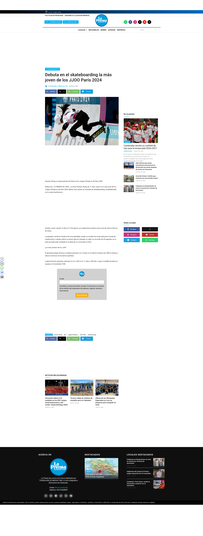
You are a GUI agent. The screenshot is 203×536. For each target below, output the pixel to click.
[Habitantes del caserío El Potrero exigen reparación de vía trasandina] (159, 473)
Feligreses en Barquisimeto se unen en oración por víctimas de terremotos (146, 188)
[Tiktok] (149, 22)
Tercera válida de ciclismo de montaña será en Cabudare (81, 399)
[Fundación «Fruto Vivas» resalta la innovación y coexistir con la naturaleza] (159, 484)
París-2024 (83, 334)
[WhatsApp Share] (2, 268)
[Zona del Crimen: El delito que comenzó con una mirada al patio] (129, 178)
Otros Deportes (52, 69)
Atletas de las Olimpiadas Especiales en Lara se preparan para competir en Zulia (105, 401)
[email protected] (61, 488)
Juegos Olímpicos (73, 334)
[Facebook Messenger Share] (2, 272)
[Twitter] (140, 22)
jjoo (65, 334)
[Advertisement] (101, 50)
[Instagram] (135, 22)
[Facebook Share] (2, 259)
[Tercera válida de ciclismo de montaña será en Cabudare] (81, 388)
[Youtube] (144, 22)
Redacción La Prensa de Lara (59, 86)
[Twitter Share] (2, 263)
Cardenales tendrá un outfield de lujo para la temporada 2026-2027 (140, 147)
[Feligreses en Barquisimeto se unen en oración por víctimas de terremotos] (129, 188)
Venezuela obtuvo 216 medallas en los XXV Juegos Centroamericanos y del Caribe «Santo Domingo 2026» (56, 401)
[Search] (156, 29)
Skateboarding (92, 334)
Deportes (127, 142)
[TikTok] (61, 496)
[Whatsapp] (125, 22)
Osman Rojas (128, 151)
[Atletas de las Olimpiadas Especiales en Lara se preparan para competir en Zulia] (107, 388)
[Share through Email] (2, 277)
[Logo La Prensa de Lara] (101, 20)
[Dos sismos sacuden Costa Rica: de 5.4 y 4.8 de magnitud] (101, 468)
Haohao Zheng (58, 334)
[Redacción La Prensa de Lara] (46, 86)
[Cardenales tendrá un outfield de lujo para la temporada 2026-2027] (141, 130)
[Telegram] (56, 496)
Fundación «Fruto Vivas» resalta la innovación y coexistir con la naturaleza (138, 483)
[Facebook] (130, 22)
